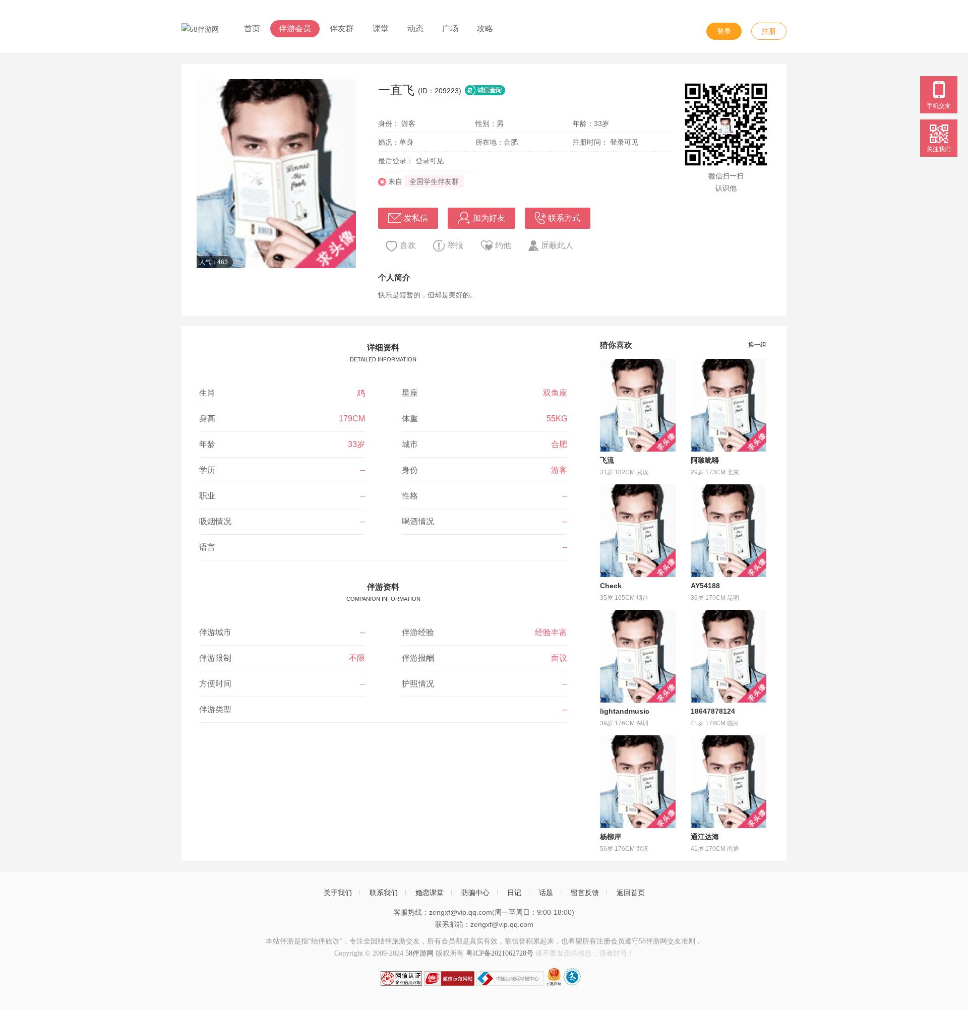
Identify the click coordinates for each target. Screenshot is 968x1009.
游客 (559, 470)
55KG (557, 418)
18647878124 (713, 711)
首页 (252, 28)
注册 (769, 31)
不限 (357, 658)
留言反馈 (585, 893)
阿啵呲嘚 (705, 460)
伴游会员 (295, 28)
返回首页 (631, 893)
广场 (450, 28)
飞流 (607, 460)
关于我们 (338, 893)
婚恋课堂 (429, 893)
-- (362, 470)
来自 (394, 181)
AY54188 (705, 586)
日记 (514, 893)
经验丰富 (551, 632)
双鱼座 (555, 393)
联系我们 (384, 893)
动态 (415, 28)
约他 (503, 245)
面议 (559, 658)
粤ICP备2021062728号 (499, 953)
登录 (724, 31)
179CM (352, 418)
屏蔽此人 (557, 245)
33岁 (356, 444)
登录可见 (624, 142)
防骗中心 (475, 893)
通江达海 (705, 837)
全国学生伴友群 (434, 181)
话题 (546, 893)
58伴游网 (419, 953)
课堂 (381, 28)
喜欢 (408, 245)
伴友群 (342, 28)
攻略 (485, 28)
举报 (455, 245)
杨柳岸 (610, 837)
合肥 (559, 444)
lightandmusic (624, 711)
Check (611, 586)
